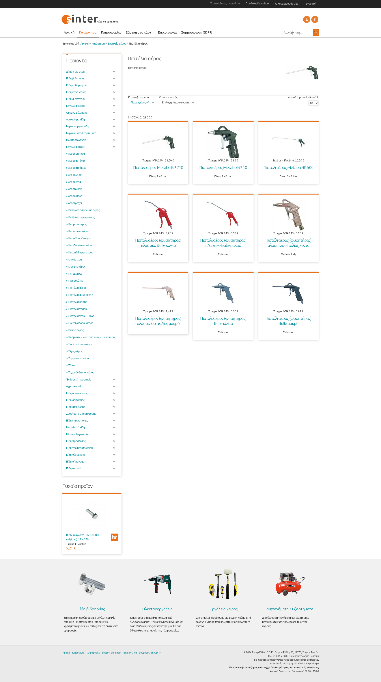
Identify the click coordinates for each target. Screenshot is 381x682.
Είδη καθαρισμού (76, 85)
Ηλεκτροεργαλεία (76, 140)
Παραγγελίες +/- (140, 102)
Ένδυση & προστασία (79, 379)
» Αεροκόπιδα (74, 196)
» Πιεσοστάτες (74, 280)
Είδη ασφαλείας (75, 400)
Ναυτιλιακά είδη (75, 427)
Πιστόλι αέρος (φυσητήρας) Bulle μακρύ (288, 321)
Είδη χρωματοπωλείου (79, 448)
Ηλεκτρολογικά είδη (77, 434)
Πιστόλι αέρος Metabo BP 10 (223, 167)
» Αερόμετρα (73, 182)
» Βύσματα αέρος (76, 224)
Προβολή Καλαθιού (257, 3)
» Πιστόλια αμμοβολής (79, 294)
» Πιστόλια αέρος (76, 287)
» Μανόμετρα (74, 259)
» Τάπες (70, 365)
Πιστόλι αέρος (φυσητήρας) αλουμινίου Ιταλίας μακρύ (158, 321)
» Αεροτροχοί (74, 203)
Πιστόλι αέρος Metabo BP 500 (288, 167)
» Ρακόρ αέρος (75, 330)
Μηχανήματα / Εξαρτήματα (289, 609)
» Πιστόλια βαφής (76, 302)
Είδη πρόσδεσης (76, 441)
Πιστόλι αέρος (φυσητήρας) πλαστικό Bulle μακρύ (223, 243)
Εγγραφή (311, 3)
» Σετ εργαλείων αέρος (79, 344)
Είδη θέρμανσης (75, 454)
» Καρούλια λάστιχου (78, 238)
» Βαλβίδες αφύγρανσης (80, 217)
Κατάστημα (98, 43)
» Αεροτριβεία (74, 189)
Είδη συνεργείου (76, 99)
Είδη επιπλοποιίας (77, 420)
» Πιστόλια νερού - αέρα (80, 316)
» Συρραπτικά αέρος (78, 358)
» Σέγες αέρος (74, 351)
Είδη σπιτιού (73, 468)
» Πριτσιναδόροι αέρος (79, 323)
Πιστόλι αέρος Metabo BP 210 (158, 167)
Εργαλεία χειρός (75, 105)
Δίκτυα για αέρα (75, 71)
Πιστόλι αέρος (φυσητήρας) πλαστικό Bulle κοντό (158, 243)
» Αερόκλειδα (74, 174)
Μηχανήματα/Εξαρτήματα (81, 133)
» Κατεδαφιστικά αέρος (79, 245)
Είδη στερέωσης (75, 406)
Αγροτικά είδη (74, 386)
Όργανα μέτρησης (76, 112)
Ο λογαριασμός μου (287, 3)
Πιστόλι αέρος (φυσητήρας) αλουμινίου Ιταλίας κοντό (288, 243)
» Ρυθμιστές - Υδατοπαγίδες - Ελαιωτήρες (91, 337)
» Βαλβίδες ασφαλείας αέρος (83, 210)
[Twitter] (306, 19)
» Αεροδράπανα (75, 153)
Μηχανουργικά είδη (77, 126)
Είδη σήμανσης (75, 461)
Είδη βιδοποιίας (75, 78)
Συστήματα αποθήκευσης (81, 413)
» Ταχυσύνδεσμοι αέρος (80, 372)
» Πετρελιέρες (74, 273)
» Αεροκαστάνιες (76, 160)
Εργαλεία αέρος (117, 43)
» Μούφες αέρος (76, 266)
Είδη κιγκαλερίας (76, 92)
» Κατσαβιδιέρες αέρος (79, 252)
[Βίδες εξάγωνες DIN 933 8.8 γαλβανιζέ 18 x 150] (92, 515)
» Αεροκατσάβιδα (76, 167)
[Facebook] (314, 19)
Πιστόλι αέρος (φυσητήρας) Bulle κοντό (223, 321)
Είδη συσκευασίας (77, 393)
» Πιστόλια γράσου (77, 309)
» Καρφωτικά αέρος (77, 231)
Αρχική (84, 43)
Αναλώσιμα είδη (75, 119)
